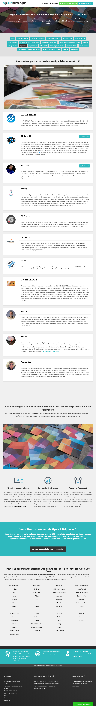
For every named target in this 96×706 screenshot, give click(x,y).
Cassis (14, 624)
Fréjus (37, 596)
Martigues (59, 606)
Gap (37, 599)
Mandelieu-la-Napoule (59, 592)
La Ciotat (36, 613)
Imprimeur (23, 46)
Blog (5, 695)
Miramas (59, 613)
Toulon (82, 610)
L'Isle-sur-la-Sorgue (59, 589)
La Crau (36, 617)
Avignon (14, 603)
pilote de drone (71, 46)
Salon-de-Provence (82, 592)
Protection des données (10, 690)
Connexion (54, 3)
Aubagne (14, 599)
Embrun (36, 589)
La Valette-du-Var (36, 627)
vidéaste (65, 49)
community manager (37, 38)
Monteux (59, 617)
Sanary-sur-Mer (82, 596)
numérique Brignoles (40, 688)
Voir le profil (85, 136)
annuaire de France (20, 506)
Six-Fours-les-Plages (82, 603)
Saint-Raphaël (82, 589)
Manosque (59, 596)
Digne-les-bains (14, 634)
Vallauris (81, 613)
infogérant (43, 46)
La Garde (36, 620)
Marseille (59, 603)
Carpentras (14, 620)
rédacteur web (84, 46)
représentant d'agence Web (51, 49)
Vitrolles (81, 620)
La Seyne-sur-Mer (36, 624)
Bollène (14, 606)
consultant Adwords (53, 38)
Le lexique (7, 700)
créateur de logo (80, 38)
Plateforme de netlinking (11, 693)
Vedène (82, 617)
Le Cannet (37, 630)
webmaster (74, 49)
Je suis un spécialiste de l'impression (48, 549)
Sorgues (81, 606)
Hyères (37, 606)
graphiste (85, 42)
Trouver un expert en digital (69, 3)
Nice (59, 620)
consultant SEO (67, 38)
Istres (37, 610)
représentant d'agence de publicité (29, 49)
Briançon (14, 610)
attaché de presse (22, 38)
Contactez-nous (8, 697)
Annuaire (6, 681)
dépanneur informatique (49, 42)
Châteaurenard (14, 630)
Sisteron (81, 599)
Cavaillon (14, 627)
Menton (59, 610)
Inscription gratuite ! (86, 3)
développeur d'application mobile (70, 42)
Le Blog (45, 3)
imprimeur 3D (33, 46)
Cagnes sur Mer (14, 613)
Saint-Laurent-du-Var (81, 585)
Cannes (14, 617)
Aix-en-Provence (14, 585)
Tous (12, 38)
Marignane (59, 599)
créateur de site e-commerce (29, 42)
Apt (14, 592)
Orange (59, 624)
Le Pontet (59, 585)
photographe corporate (57, 46)
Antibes (14, 589)
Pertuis (59, 627)
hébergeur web (12, 46)
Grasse (37, 603)
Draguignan (36, 585)
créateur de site (12, 42)
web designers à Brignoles (50, 351)
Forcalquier (36, 592)
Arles (14, 596)
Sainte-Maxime (59, 630)
